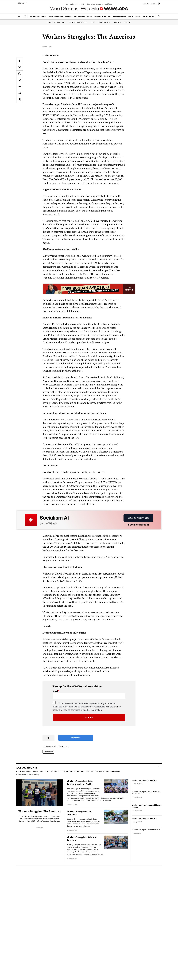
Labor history (34, 774)
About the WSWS (104, 22)
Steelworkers (115, 771)
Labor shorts (48, 752)
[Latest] (25, 17)
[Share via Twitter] (19, 67)
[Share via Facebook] (19, 61)
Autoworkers (38, 771)
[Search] (159, 17)
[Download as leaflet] (19, 93)
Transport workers (102, 771)
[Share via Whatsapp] (19, 74)
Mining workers (21, 774)
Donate (127, 22)
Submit (89, 717)
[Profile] (159, 4)
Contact (146, 3)
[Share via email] (19, 86)
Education (89, 771)
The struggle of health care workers (71, 771)
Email (55, 691)
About (153, 3)
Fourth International (56, 22)
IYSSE (93, 22)
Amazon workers (51, 771)
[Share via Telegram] (19, 80)
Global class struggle (23, 771)
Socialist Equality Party (78, 22)
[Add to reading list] (19, 99)
